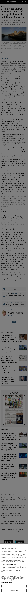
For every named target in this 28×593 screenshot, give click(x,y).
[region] (14, 568)
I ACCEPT (14, 586)
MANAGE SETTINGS (14, 590)
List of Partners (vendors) (7, 582)
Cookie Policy (13, 564)
